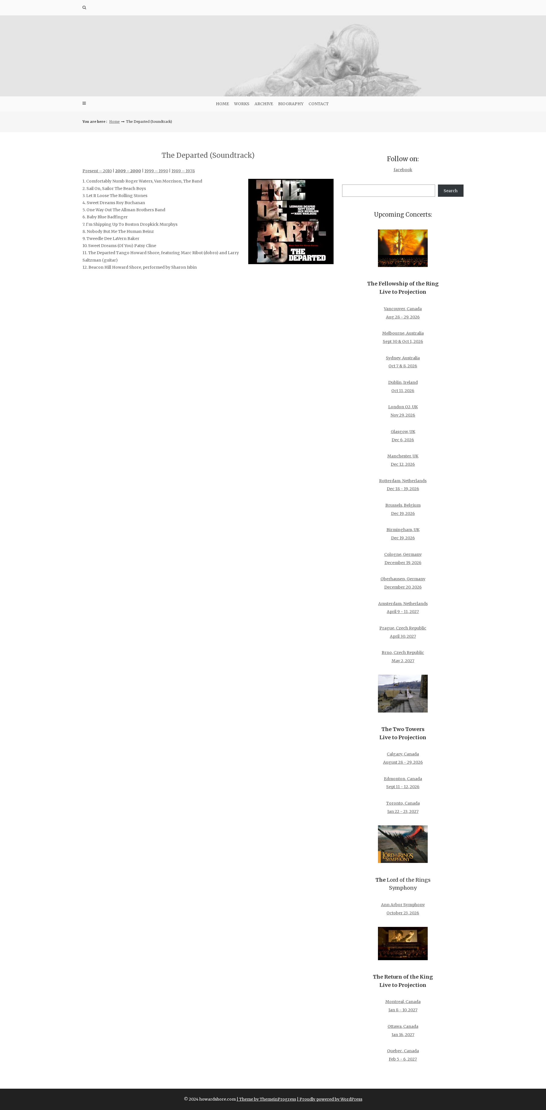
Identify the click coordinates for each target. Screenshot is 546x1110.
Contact (319, 103)
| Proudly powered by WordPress (329, 1099)
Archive (264, 103)
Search (451, 190)
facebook (403, 169)
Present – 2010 (97, 170)
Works (241, 103)
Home (222, 103)
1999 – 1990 (156, 170)
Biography (290, 103)
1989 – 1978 (183, 170)
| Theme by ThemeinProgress (266, 1099)
